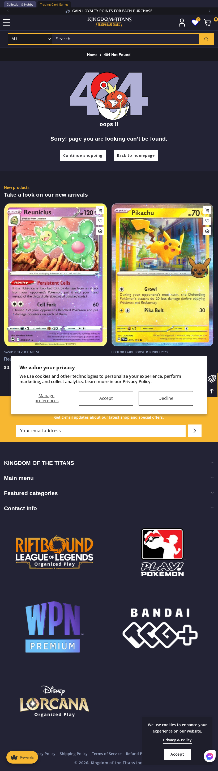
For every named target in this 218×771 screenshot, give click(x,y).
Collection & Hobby (20, 4)
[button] (210, 11)
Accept (106, 398)
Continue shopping (82, 155)
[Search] (206, 39)
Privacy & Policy (177, 739)
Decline (166, 398)
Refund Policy (138, 753)
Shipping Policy (74, 753)
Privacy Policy (43, 753)
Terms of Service (107, 753)
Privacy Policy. (137, 382)
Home (92, 55)
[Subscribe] (195, 431)
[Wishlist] (100, 221)
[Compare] (100, 231)
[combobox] (132, 39)
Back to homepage (136, 155)
